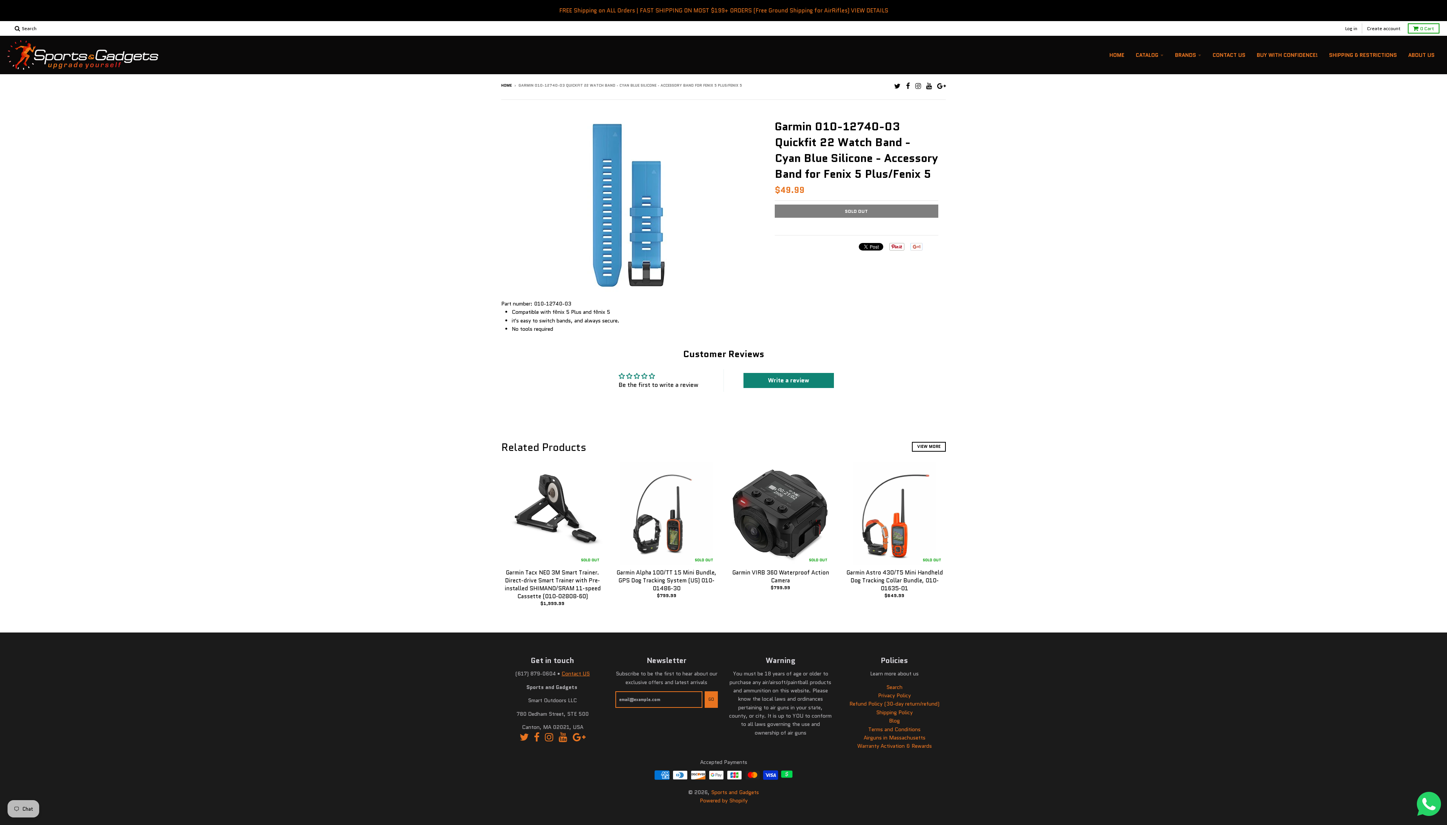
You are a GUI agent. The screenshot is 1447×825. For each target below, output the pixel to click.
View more (929, 446)
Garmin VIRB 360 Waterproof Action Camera (780, 576)
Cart (1427, 28)
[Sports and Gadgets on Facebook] (908, 86)
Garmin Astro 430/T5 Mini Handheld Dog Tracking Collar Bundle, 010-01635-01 (894, 580)
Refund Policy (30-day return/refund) (894, 703)
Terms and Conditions (894, 729)
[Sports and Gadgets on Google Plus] (941, 86)
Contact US (575, 673)
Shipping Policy (894, 712)
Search (894, 687)
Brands (1185, 55)
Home (1116, 55)
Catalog (1147, 55)
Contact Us (1229, 55)
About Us (1421, 55)
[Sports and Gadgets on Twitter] (897, 86)
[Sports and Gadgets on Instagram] (918, 86)
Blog (894, 720)
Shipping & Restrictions (1363, 55)
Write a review (788, 380)
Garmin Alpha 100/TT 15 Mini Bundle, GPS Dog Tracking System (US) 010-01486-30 (666, 580)
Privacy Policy (894, 695)
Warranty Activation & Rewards (894, 746)
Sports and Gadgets (735, 792)
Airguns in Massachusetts (894, 737)
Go (711, 699)
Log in (1351, 28)
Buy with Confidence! (1287, 55)
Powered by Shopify (724, 800)
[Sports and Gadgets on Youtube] (929, 86)
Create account (1384, 28)
